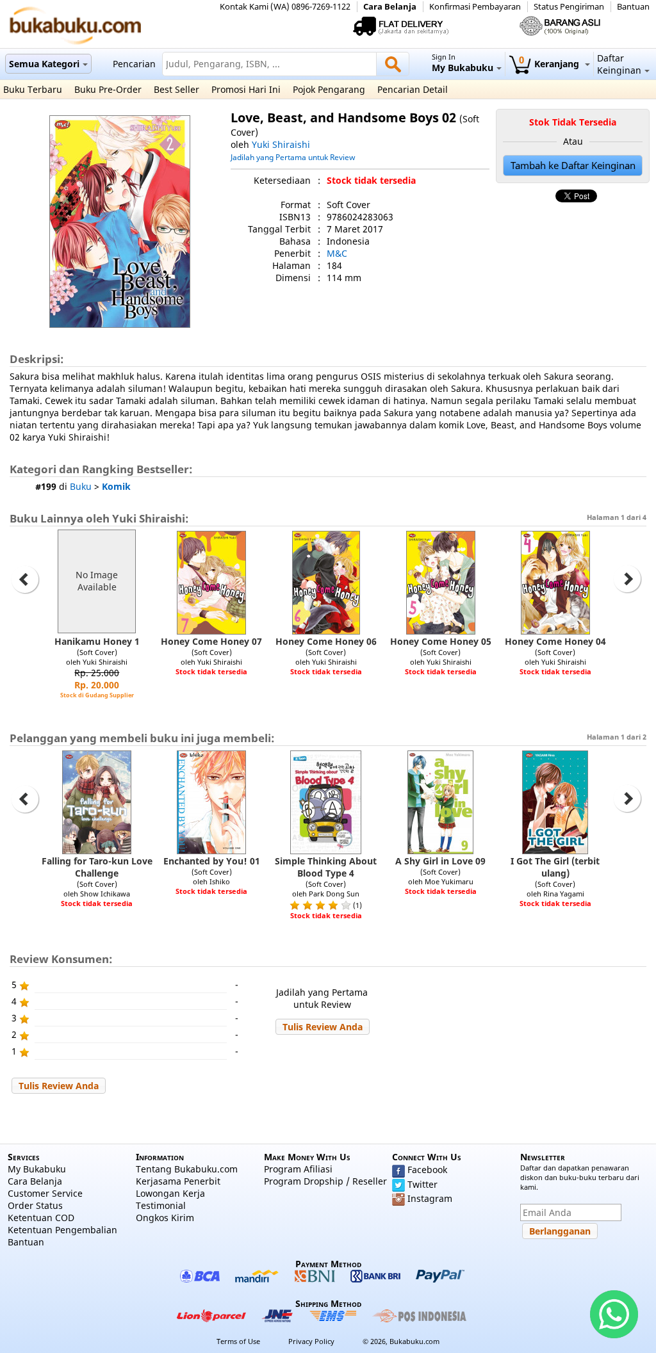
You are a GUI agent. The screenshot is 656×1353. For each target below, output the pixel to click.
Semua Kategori (44, 64)
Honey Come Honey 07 (211, 641)
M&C (337, 253)
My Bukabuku (37, 1169)
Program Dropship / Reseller (325, 1181)
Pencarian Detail (412, 89)
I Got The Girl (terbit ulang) (555, 867)
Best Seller (176, 89)
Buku (81, 486)
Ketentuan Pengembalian (62, 1230)
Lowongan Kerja (170, 1193)
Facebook (427, 1169)
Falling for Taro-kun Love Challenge (97, 867)
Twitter (422, 1184)
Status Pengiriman (569, 6)
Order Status (35, 1205)
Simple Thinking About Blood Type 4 (326, 867)
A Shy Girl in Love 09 (440, 861)
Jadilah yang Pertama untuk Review (293, 157)
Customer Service (45, 1193)
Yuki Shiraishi (281, 144)
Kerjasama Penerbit (178, 1181)
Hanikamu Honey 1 (97, 641)
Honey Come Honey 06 (326, 641)
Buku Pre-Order (108, 89)
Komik (116, 486)
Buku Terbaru (32, 89)
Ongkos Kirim (165, 1217)
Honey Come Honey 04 (555, 641)
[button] (322, 1027)
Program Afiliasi (298, 1169)
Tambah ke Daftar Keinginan (573, 165)
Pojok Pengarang (329, 89)
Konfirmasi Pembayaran (475, 6)
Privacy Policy (311, 1341)
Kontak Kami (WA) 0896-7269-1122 (285, 6)
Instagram (429, 1198)
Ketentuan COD (41, 1217)
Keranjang (550, 64)
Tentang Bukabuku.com (187, 1169)
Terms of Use (238, 1341)
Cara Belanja (389, 6)
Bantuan (633, 6)
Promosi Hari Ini (246, 89)
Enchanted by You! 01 (211, 861)
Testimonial (161, 1205)
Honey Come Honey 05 (440, 641)
